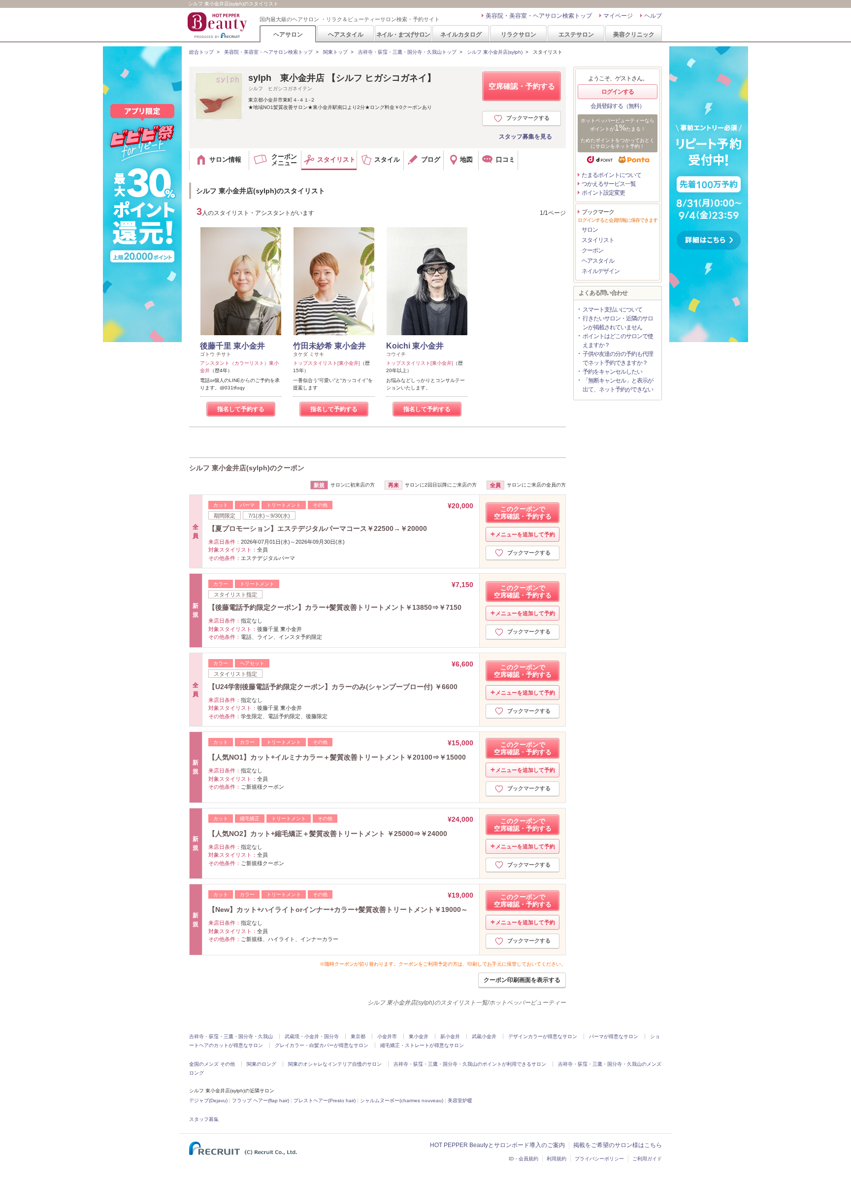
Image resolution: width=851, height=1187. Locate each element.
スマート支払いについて (612, 309)
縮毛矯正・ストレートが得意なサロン (422, 1045)
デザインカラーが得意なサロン (542, 1036)
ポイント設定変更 (603, 192)
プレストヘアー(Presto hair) (325, 1100)
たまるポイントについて (611, 175)
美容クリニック (634, 34)
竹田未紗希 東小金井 (329, 346)
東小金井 (418, 1036)
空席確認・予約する (522, 86)
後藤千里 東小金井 (232, 346)
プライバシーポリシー (599, 1158)
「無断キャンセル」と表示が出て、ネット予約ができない (618, 385)
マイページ (618, 15)
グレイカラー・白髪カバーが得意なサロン (321, 1045)
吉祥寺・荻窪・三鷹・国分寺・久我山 (231, 1036)
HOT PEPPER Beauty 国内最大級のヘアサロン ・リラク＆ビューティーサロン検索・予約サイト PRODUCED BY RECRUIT (218, 25)
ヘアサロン (288, 34)
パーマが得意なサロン (613, 1036)
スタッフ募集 (204, 1119)
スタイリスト (598, 240)
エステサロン (576, 34)
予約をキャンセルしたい (612, 371)
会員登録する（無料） (617, 106)
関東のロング (261, 1064)
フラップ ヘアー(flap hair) (260, 1100)
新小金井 (450, 1036)
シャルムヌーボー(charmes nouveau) (401, 1100)
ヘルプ (653, 15)
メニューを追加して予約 (525, 534)
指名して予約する (240, 409)
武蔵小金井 (484, 1036)
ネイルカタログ (461, 34)
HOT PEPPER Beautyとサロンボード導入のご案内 (497, 1145)
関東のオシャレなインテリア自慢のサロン (335, 1064)
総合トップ (201, 52)
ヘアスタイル (345, 34)
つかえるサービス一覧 (609, 183)
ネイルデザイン (601, 271)
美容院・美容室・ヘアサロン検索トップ (539, 15)
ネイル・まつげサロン (402, 34)
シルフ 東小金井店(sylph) (495, 52)
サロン (590, 229)
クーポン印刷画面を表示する (522, 980)
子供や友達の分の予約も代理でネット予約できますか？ (618, 358)
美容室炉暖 (460, 1100)
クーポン (592, 250)
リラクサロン (518, 34)
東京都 (358, 1036)
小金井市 (387, 1036)
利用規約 (556, 1158)
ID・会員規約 (523, 1158)
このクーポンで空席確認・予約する (523, 512)
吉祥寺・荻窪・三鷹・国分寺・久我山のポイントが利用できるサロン (469, 1064)
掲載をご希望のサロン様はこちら (617, 1145)
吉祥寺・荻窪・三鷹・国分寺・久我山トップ (407, 52)
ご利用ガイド (647, 1158)
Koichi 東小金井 (415, 346)
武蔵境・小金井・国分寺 (312, 1036)
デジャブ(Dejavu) (208, 1100)
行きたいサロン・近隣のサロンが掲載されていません (618, 323)
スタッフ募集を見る (525, 136)
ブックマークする (528, 118)
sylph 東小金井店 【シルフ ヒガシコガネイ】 (342, 78)
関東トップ (335, 52)
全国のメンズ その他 (212, 1064)
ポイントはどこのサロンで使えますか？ (618, 341)
